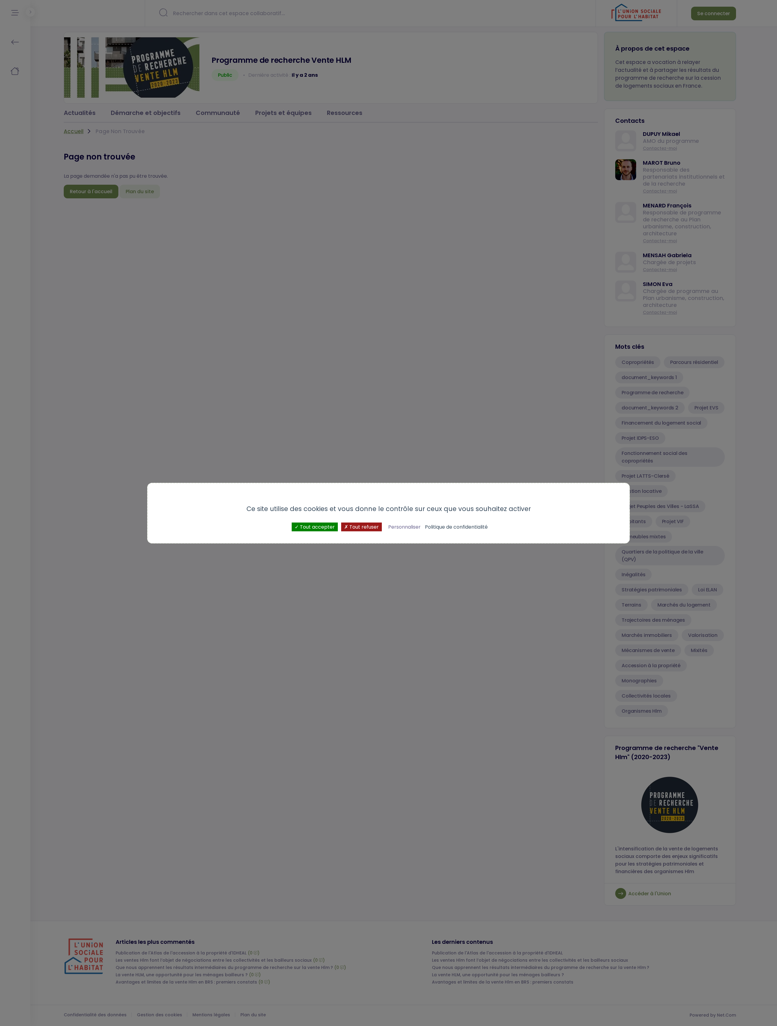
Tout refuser (363, 526)
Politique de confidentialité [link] (456, 526)
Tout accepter (317, 526)
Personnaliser (404, 526)
